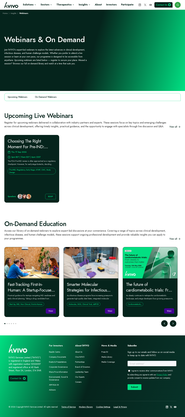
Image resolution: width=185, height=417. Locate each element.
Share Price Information (58, 372)
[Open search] (178, 5)
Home (5, 13)
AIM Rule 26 (54, 384)
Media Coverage (108, 362)
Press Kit (104, 352)
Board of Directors (82, 367)
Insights (83, 4)
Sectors (45, 4)
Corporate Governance (58, 367)
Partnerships (80, 362)
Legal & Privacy (120, 406)
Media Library (106, 357)
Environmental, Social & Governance (58, 378)
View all (173, 126)
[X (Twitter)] (145, 4)
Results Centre (54, 352)
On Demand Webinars (45, 97)
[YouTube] (150, 4)
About (98, 4)
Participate (127, 4)
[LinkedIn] (139, 4)
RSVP (50, 196)
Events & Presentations (57, 362)
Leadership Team (81, 372)
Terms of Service (68, 406)
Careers (78, 382)
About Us (78, 352)
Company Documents (57, 357)
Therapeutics (64, 4)
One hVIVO (80, 357)
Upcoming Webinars (17, 97)
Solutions (28, 4)
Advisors (52, 389)
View (50, 311)
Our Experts (79, 377)
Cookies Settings (103, 406)
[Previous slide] (164, 323)
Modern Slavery (86, 406)
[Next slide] (173, 323)
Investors (111, 4)
